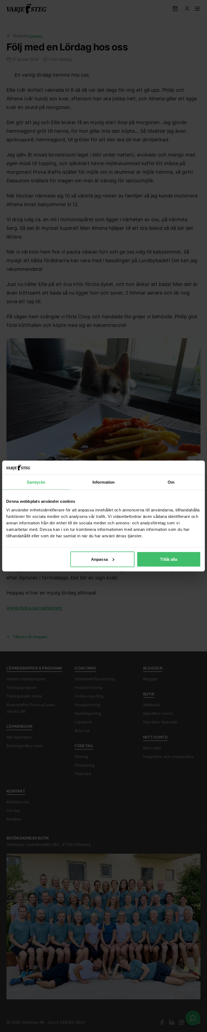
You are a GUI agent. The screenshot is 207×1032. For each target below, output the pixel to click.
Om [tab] (171, 482)
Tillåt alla (168, 559)
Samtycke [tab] (36, 482)
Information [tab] (103, 482)
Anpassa (99, 559)
